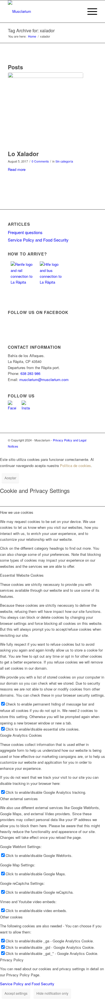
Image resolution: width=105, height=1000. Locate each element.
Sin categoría (64, 161)
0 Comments (40, 161)
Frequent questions (25, 232)
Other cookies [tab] (11, 917)
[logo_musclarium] (43, 11)
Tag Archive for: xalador (31, 30)
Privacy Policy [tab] (12, 959)
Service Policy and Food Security (38, 240)
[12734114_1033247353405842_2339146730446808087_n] (45, 109)
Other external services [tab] (19, 798)
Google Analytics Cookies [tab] (21, 735)
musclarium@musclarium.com (44, 379)
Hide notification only (52, 993)
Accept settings (15, 993)
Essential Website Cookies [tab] (22, 575)
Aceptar (10, 477)
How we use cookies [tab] (16, 512)
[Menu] (89, 11)
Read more (16, 169)
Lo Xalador (23, 153)
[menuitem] (89, 11)
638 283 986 (30, 373)
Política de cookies (75, 465)
